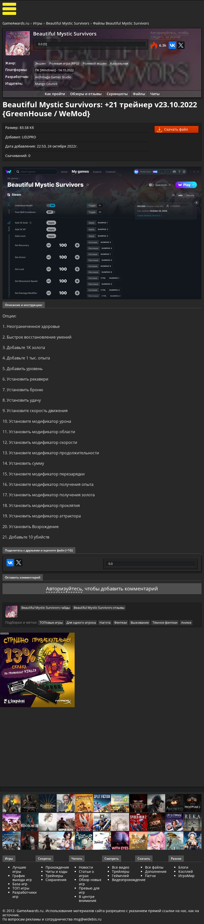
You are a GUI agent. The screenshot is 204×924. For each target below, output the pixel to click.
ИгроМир (186, 875)
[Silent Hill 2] (48, 822)
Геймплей (120, 875)
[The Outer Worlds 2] (84, 841)
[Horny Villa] (66, 841)
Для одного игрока (81, 622)
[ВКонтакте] (172, 45)
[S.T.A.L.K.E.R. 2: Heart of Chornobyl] (11, 803)
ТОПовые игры (51, 622)
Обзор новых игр (90, 881)
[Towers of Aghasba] (174, 841)
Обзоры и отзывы (86, 93)
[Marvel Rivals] (102, 841)
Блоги (183, 867)
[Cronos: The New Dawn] (30, 841)
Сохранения (56, 879)
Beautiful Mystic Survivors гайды (45, 607)
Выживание (140, 622)
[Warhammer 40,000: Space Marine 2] (102, 822)
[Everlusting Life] (192, 841)
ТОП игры (20, 888)
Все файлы (154, 867)
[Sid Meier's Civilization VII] (120, 822)
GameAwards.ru (15, 23)
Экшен (40, 63)
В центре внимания (87, 898)
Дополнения (155, 871)
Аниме (186, 622)
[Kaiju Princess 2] (156, 841)
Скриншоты (117, 93)
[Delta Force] (156, 803)
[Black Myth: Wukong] (30, 803)
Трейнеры (54, 875)
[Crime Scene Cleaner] (66, 803)
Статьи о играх (86, 873)
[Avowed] (174, 803)
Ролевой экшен (94, 63)
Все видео (120, 867)
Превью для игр (89, 890)
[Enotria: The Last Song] (48, 841)
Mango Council (46, 83)
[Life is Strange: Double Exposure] (174, 822)
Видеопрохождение (129, 879)
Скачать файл (175, 129)
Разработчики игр (24, 894)
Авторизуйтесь (64, 588)
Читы (154, 93)
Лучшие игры (19, 869)
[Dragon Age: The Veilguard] (11, 822)
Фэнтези (120, 622)
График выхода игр (22, 877)
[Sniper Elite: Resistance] (66, 822)
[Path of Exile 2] (138, 803)
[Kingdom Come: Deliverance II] (48, 803)
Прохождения (57, 867)
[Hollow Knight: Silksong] (84, 822)
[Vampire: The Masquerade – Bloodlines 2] (30, 822)
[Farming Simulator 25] (120, 803)
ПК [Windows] (45, 70)
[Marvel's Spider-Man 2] (138, 822)
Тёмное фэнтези (165, 622)
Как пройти (55, 93)
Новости (86, 867)
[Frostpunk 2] (192, 803)
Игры (37, 23)
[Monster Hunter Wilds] (11, 841)
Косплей (185, 871)
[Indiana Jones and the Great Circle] (84, 803)
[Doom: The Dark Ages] (156, 822)
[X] (181, 45)
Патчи (150, 875)
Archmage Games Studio (53, 77)
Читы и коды (56, 871)
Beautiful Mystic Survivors (67, 23)
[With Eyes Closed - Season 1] (120, 841)
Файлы (139, 93)
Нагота (105, 622)
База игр (19, 884)
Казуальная (119, 63)
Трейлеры (120, 871)
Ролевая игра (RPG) (64, 63)
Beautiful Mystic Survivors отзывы (99, 607)
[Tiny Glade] (138, 841)
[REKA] (192, 822)
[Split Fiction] (102, 803)
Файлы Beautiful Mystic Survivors (121, 23)
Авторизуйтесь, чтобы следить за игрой (170, 34)
